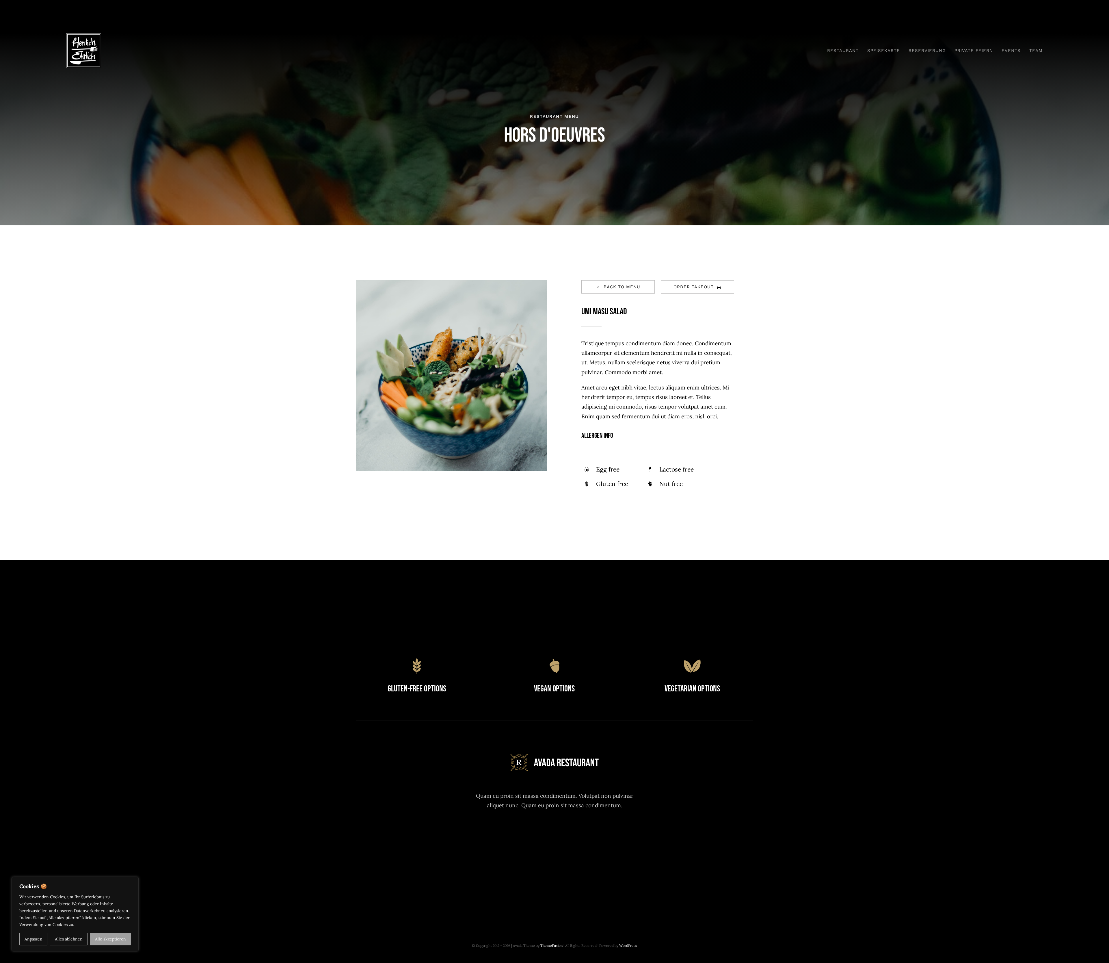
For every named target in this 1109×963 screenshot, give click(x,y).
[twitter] (554, 832)
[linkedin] (586, 832)
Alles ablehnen (69, 939)
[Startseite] (216, 50)
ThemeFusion (551, 945)
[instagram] (522, 832)
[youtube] (570, 832)
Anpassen (33, 939)
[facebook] (538, 832)
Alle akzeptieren (110, 939)
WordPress (628, 945)
